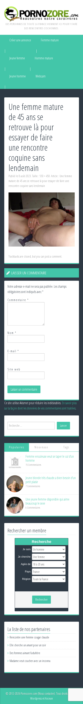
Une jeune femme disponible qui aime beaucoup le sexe (47, 501)
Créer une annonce (20, 40)
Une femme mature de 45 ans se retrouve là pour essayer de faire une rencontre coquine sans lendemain (40, 181)
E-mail (13, 351)
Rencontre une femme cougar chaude (29, 637)
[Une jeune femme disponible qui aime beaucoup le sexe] (14, 505)
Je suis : (27, 549)
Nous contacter (46, 693)
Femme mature (50, 40)
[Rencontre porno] (41, 13)
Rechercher (41, 599)
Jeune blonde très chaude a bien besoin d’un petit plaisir (51, 479)
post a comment (53, 256)
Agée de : (26, 564)
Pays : (28, 571)
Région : (27, 579)
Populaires (16, 447)
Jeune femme (17, 58)
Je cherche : (25, 556)
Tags (66, 447)
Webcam (41, 76)
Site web (13, 369)
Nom (11, 333)
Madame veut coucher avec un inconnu (30, 661)
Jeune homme (17, 76)
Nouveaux (41, 447)
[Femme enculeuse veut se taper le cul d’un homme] (14, 462)
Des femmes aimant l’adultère (25, 653)
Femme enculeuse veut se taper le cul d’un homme (50, 458)
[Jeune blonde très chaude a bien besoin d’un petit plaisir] (14, 483)
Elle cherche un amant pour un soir (28, 645)
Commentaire (18, 300)
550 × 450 (45, 176)
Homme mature (44, 58)
